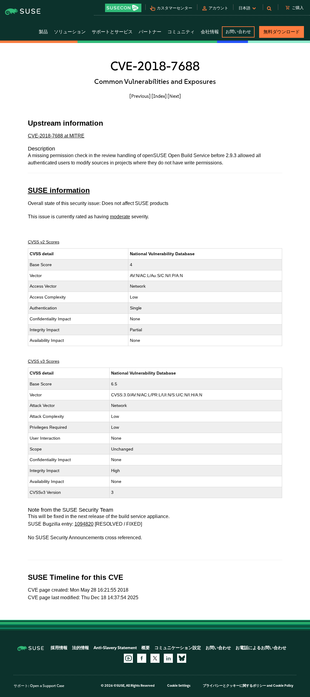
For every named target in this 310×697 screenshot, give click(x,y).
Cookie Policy (283, 686)
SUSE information (59, 190)
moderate (120, 216)
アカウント (218, 8)
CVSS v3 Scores (43, 361)
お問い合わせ (238, 31)
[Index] (159, 96)
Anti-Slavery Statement (115, 647)
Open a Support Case (47, 686)
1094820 (84, 524)
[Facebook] (141, 658)
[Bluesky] (181, 658)
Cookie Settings (178, 686)
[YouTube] (128, 658)
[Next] (174, 96)
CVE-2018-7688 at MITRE (56, 135)
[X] (155, 658)
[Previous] (140, 96)
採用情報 (59, 647)
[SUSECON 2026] (123, 8)
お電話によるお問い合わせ (261, 647)
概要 (145, 647)
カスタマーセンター (174, 8)
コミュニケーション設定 (177, 647)
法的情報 (80, 647)
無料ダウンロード (281, 32)
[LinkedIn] (168, 658)
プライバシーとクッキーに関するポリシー (234, 686)
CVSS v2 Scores (43, 241)
